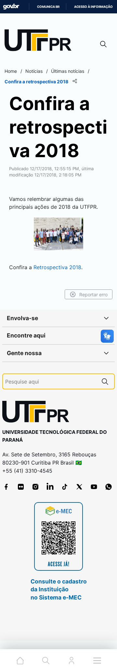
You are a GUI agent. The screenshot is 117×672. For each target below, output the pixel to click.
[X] (79, 487)
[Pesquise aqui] (105, 381)
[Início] (40, 41)
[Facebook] (6, 487)
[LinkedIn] (50, 487)
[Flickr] (21, 487)
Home (11, 71)
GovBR (11, 7)
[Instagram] (35, 487)
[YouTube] (94, 487)
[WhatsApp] (108, 487)
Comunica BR (48, 6)
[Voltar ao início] (38, 413)
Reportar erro (93, 294)
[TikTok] (65, 487)
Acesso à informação (93, 6)
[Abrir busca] (103, 44)
